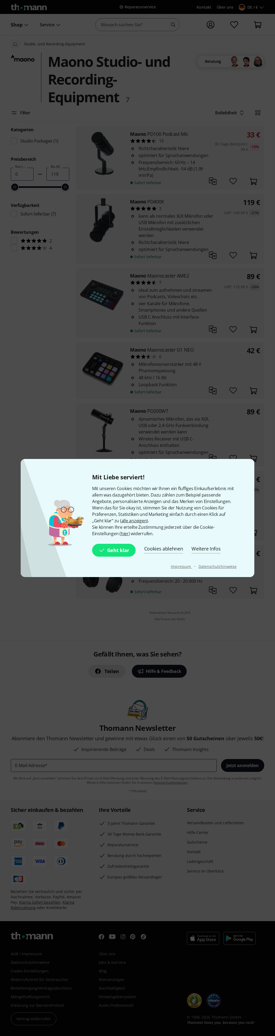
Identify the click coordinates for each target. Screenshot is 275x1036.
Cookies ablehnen (163, 548)
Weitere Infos (205, 548)
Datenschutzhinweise (217, 566)
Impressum (181, 566)
